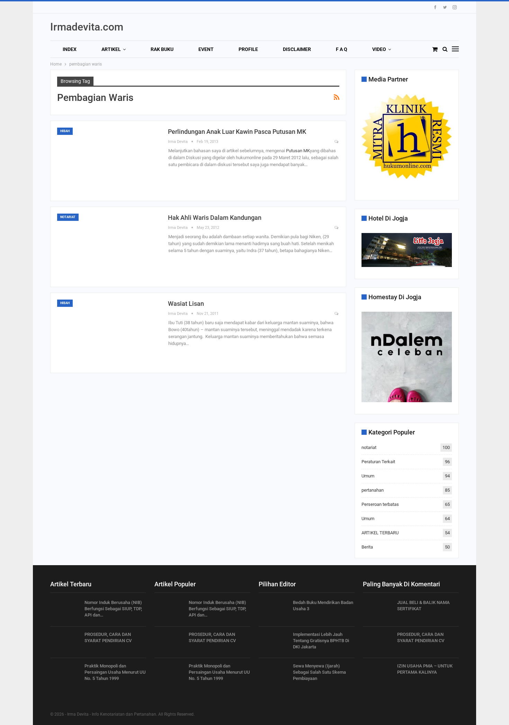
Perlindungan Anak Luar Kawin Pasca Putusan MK (237, 131)
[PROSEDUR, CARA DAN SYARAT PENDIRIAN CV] (65, 642)
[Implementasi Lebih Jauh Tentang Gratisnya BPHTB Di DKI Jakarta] (273, 642)
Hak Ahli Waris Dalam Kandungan (214, 217)
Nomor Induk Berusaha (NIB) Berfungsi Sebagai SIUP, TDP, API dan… (113, 609)
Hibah (65, 131)
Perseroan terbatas (380, 504)
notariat (67, 217)
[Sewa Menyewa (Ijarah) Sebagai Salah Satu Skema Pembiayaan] (273, 674)
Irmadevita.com (86, 27)
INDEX (70, 49)
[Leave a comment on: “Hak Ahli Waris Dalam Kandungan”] (336, 228)
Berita (367, 547)
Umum (367, 475)
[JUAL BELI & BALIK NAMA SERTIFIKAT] (378, 610)
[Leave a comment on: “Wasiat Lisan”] (336, 314)
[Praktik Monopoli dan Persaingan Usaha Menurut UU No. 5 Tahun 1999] (65, 674)
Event (206, 49)
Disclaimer (297, 49)
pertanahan (372, 490)
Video (379, 49)
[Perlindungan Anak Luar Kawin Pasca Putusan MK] (109, 161)
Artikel (111, 49)
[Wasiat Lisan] (109, 333)
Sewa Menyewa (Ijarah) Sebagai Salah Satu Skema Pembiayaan (319, 672)
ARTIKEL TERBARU (380, 532)
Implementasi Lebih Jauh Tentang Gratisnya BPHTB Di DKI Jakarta (321, 640)
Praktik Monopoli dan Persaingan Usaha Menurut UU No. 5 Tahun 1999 (115, 672)
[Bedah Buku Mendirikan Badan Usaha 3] (273, 610)
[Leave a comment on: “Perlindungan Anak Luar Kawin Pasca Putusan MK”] (336, 142)
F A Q (341, 49)
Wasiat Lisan (186, 303)
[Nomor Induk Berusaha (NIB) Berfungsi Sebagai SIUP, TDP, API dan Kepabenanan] (65, 610)
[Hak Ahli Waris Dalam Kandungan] (109, 247)
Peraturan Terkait (378, 461)
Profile (248, 49)
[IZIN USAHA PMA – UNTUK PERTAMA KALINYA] (378, 674)
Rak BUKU (162, 49)
